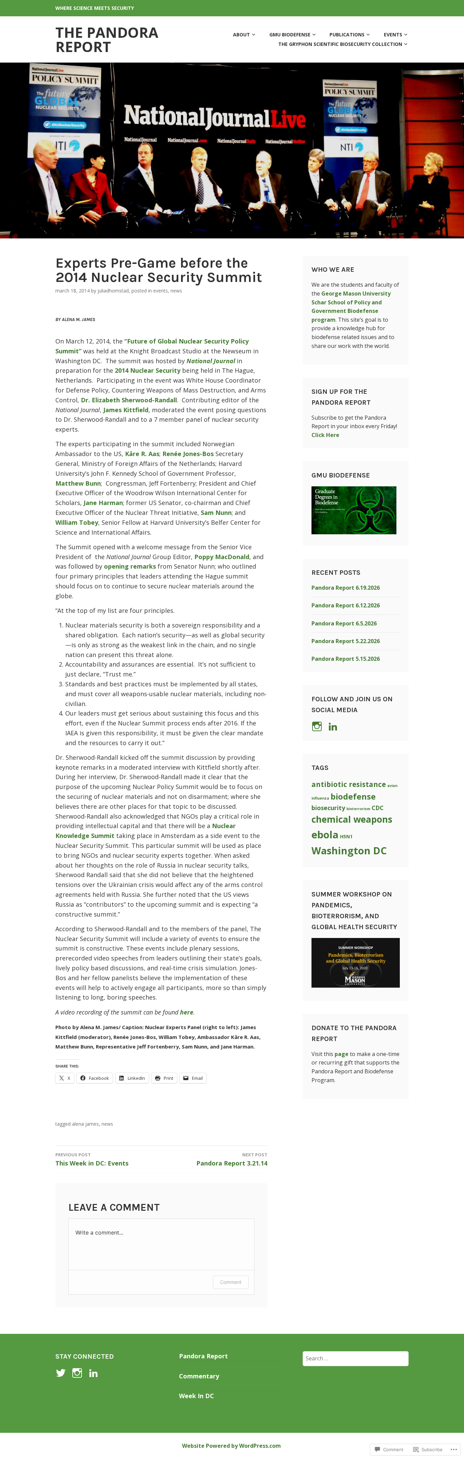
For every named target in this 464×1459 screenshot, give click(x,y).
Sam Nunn (216, 512)
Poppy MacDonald (221, 557)
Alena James (85, 1124)
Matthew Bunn (78, 483)
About (241, 34)
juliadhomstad (113, 290)
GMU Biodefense (289, 34)
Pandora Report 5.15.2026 (345, 659)
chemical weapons (351, 819)
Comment (231, 1282)
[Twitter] (62, 1373)
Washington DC (349, 850)
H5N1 (346, 837)
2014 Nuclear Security (147, 370)
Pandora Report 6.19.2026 (345, 587)
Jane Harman (103, 503)
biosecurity (328, 808)
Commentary (199, 1376)
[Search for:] (356, 1358)
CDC (377, 808)
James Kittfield (125, 410)
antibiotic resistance (348, 784)
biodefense (353, 796)
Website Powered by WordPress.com (231, 1445)
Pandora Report (203, 1356)
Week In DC (196, 1396)
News (176, 290)
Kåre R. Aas (142, 454)
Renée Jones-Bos (188, 454)
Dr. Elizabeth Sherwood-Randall (129, 400)
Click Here (325, 435)
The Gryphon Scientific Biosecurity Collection (340, 44)
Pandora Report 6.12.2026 (345, 605)
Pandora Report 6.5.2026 (344, 623)
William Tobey (76, 522)
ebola (325, 834)
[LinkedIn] (334, 726)
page (342, 1054)
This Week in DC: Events (91, 1159)
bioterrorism (358, 808)
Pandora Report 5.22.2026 (345, 641)
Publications (346, 34)
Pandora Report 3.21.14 (231, 1159)
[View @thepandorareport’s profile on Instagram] (318, 726)
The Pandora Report (106, 39)
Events (393, 34)
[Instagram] (78, 1373)
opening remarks (130, 566)
